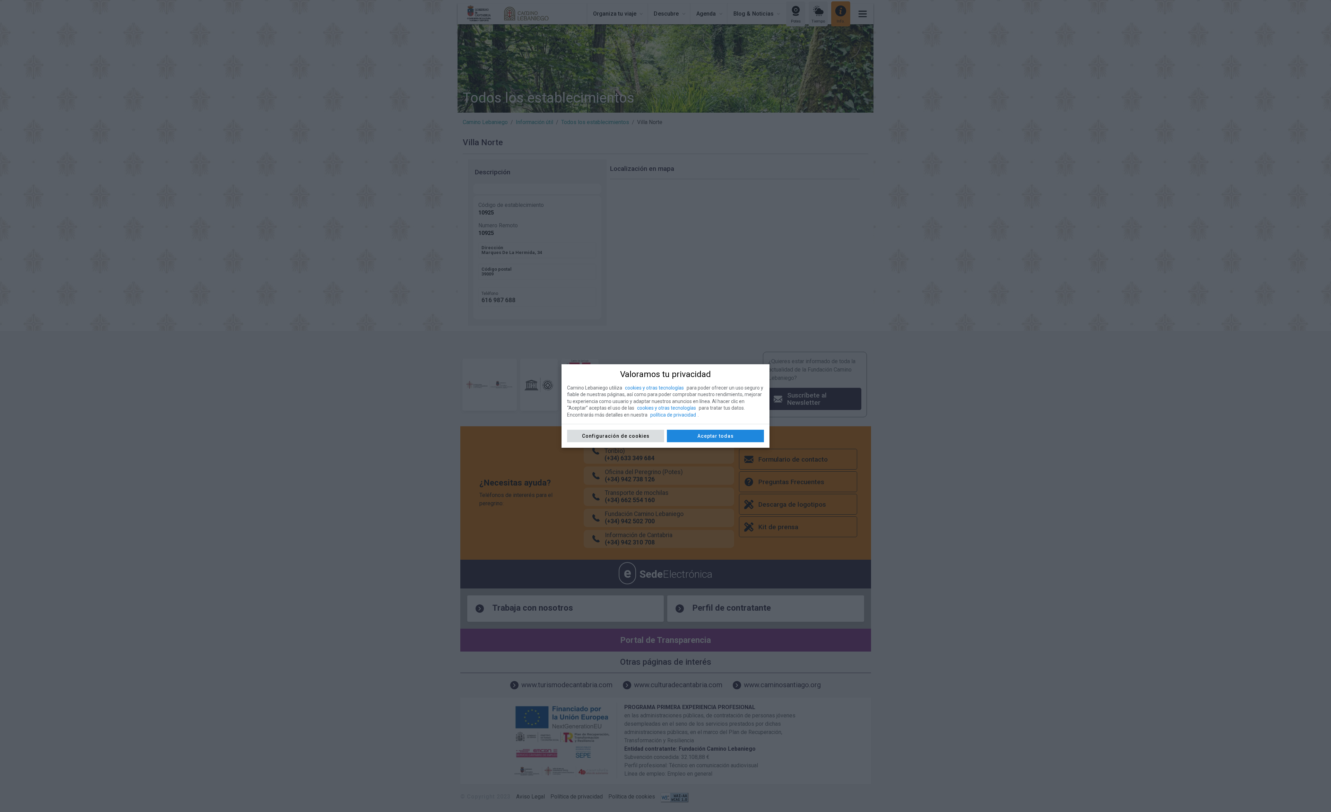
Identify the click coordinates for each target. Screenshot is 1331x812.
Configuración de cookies (616, 436)
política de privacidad (673, 415)
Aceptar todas (715, 436)
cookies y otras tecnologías (654, 388)
